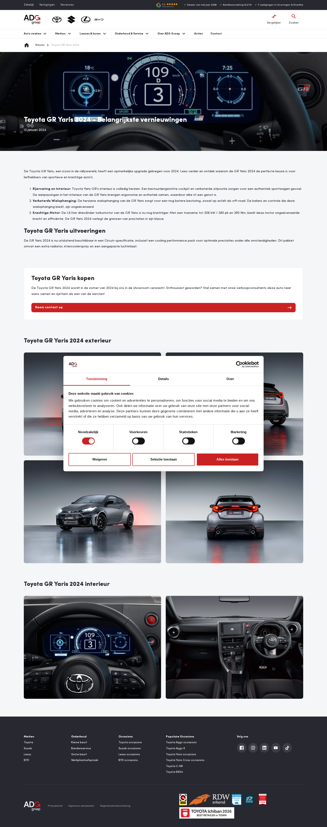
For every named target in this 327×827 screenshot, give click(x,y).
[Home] (32, 19)
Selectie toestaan (163, 459)
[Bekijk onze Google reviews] (167, 5)
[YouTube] (276, 748)
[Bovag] (183, 799)
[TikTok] (287, 748)
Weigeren (99, 459)
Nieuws (40, 45)
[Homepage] (27, 45)
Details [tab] (163, 379)
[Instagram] (253, 748)
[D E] (249, 799)
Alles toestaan (227, 459)
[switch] (138, 441)
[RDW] (209, 799)
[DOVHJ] (262, 799)
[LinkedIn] (264, 748)
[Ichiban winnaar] (206, 813)
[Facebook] (241, 748)
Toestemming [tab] (96, 379)
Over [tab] (230, 379)
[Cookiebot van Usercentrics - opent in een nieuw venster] (239, 364)
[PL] (237, 799)
